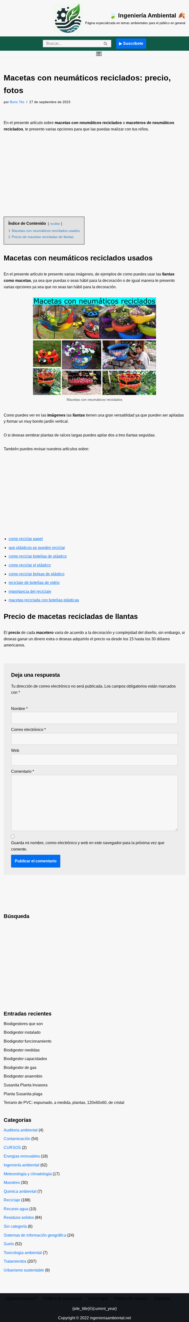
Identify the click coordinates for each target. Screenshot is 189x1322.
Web (15, 750)
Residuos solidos (19, 1217)
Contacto (162, 1298)
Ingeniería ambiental (21, 1165)
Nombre (19, 709)
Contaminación (17, 1139)
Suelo (9, 1244)
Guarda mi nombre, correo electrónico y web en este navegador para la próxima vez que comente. (87, 846)
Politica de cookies (130, 1298)
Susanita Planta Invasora (25, 1085)
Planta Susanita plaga (23, 1094)
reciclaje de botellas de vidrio (34, 582)
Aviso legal (98, 1298)
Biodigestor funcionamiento (27, 1041)
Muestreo (12, 1182)
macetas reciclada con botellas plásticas (44, 600)
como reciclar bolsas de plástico (36, 574)
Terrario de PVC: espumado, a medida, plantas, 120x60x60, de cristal (64, 1102)
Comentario (22, 771)
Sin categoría (15, 1226)
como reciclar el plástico (30, 565)
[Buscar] (105, 43)
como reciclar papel (26, 539)
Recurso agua (16, 1209)
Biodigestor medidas (22, 1050)
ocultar (55, 224)
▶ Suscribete (131, 43)
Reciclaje (12, 1200)
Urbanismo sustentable (24, 1270)
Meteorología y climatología (28, 1174)
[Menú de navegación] (99, 54)
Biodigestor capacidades (25, 1059)
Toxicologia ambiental (23, 1253)
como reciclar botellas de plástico (38, 556)
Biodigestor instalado (22, 1032)
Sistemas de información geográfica (35, 1235)
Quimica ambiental (20, 1191)
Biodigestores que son (23, 1024)
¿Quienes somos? (21, 1298)
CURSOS (12, 1147)
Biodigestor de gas (20, 1067)
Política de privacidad (62, 1298)
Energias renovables (22, 1156)
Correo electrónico (28, 729)
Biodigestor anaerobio (23, 1076)
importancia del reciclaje (30, 591)
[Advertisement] (94, 174)
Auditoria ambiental (21, 1130)
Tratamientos (15, 1261)
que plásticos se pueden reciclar (37, 548)
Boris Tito (17, 102)
